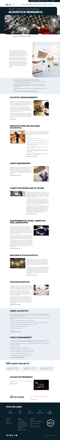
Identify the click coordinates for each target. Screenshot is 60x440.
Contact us (7, 421)
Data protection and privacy (22, 422)
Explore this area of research (31, 156)
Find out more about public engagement (17, 357)
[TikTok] (12, 435)
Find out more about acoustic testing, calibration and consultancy (25, 91)
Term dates (20, 428)
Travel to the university (9, 423)
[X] (14, 435)
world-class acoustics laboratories (17, 61)
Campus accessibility (21, 421)
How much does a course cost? (35, 425)
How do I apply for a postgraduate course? (35, 424)
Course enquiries (8, 422)
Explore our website (13, 383)
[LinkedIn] (10, 435)
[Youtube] (16, 435)
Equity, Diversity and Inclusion (22, 423)
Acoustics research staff (33, 399)
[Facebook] (7, 435)
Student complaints (21, 427)
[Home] (8, 5)
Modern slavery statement (22, 426)
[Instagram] (9, 435)
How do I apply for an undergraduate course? (35, 422)
